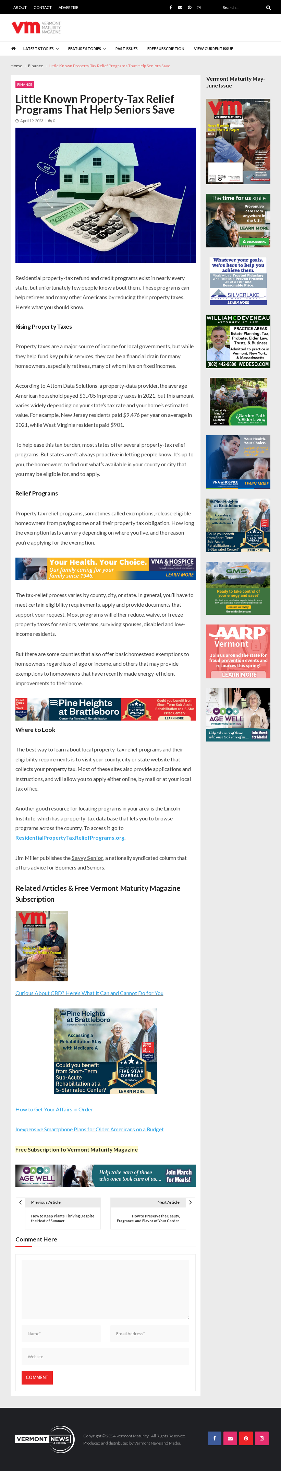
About (20, 7)
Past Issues (126, 48)
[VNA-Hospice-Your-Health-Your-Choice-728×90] (105, 569)
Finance (24, 84)
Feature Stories (84, 48)
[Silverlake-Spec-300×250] (238, 281)
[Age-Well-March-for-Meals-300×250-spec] (238, 715)
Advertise (68, 7)
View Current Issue (213, 48)
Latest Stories (38, 48)
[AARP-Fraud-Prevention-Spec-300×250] (238, 651)
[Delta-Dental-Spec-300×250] (238, 220)
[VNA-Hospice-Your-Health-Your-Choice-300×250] (238, 462)
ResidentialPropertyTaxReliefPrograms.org (69, 837)
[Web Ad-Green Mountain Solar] (238, 588)
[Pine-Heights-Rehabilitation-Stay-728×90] (105, 709)
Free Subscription (165, 48)
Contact (43, 7)
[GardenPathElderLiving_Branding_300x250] (238, 402)
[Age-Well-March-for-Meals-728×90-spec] (105, 1176)
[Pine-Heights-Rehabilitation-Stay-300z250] (105, 1051)
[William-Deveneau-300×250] (238, 341)
